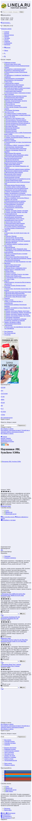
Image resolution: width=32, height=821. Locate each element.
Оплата (6, 39)
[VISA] (6, 510)
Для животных (8, 209)
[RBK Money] (8, 791)
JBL (2, 550)
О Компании (8, 43)
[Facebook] (4, 772)
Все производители (7, 417)
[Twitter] (4, 445)
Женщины (7, 263)
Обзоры (6, 36)
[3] (5, 491)
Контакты (7, 44)
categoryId (7, 229)
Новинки (7, 298)
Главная (6, 31)
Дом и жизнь (8, 245)
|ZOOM (3, 387)
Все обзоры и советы (7, 428)
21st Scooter (4, 393)
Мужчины (7, 287)
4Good (3, 402)
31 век (3, 396)
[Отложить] (2, 615)
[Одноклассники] (6, 445)
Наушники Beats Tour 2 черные (10, 666)
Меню (6, 50)
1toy (2, 390)
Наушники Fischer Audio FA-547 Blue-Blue (13, 641)
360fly (2, 399)
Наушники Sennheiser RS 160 (9, 618)
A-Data (3, 414)
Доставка (7, 38)
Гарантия (7, 41)
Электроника (8, 325)
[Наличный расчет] (10, 514)
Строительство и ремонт (11, 83)
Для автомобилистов (10, 214)
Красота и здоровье (10, 140)
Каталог (6, 33)
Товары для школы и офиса (12, 322)
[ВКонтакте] (2, 445)
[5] (8, 491)
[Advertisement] (16, 476)
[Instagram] (5, 780)
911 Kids (3, 411)
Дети (5, 231)
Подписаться (21, 425)
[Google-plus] (5, 779)
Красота (6, 280)
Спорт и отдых (8, 300)
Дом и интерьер (9, 94)
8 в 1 (2, 408)
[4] (6, 491)
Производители (9, 35)
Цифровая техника (10, 62)
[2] (3, 491)
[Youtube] (5, 777)
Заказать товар (6, 506)
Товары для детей (9, 116)
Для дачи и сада (9, 112)
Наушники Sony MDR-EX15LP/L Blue (12, 595)
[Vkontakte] (5, 771)
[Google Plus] (8, 445)
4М (2, 405)
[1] (1, 491)
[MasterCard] (8, 512)
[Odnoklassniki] (4, 774)
